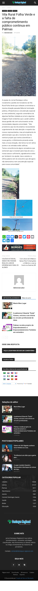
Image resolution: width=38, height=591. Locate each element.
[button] (35, 3)
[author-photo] (19, 285)
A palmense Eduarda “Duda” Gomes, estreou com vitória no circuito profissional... (24, 418)
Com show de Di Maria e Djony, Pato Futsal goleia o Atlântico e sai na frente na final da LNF (28, 262)
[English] (12, 373)
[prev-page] (3, 337)
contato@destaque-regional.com (22, 551)
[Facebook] (14, 565)
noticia (9, 11)
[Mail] (19, 565)
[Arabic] (4, 373)
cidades (9, 7)
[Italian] (8, 376)
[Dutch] (8, 373)
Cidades (32, 572)
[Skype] (24, 565)
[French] (16, 373)
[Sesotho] (4, 379)
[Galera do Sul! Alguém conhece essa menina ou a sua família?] (7, 448)
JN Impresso (24, 572)
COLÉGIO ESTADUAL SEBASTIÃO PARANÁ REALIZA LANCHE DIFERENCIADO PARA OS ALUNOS (10, 263)
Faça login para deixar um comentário (19, 350)
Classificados (15, 572)
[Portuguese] (12, 376)
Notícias (15, 574)
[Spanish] (12, 379)
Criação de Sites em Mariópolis (25, 578)
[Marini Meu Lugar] (7, 305)
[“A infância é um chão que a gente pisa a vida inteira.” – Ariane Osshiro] (7, 458)
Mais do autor (26, 298)
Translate (29, 383)
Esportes (22, 574)
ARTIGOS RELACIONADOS (11, 298)
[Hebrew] (4, 376)
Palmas (15, 11)
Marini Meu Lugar (19, 303)
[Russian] (16, 376)
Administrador (8, 32)
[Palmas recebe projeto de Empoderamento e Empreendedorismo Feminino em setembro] (7, 327)
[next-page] (6, 337)
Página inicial (6, 572)
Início (3, 7)
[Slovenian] (8, 379)
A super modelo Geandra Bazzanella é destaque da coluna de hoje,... (25, 467)
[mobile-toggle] (3, 3)
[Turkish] (16, 379)
